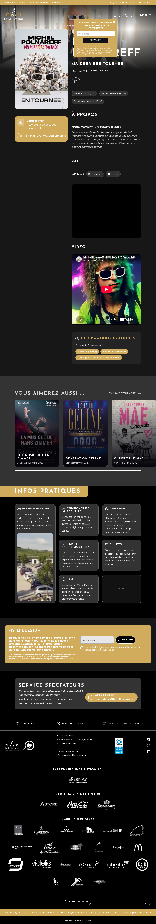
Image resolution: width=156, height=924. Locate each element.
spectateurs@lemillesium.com (115, 699)
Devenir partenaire (78, 902)
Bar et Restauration (114, 351)
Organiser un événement (122, 2)
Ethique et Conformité (101, 912)
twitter (115, 174)
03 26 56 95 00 (69, 751)
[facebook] (148, 739)
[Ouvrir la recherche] (126, 15)
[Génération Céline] (85, 433)
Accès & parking (87, 351)
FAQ (117, 912)
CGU (26, 912)
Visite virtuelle (144, 2)
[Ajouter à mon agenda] (76, 81)
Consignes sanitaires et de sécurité (98, 357)
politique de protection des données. (58, 659)
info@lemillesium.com (73, 755)
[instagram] (148, 745)
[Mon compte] (132, 15)
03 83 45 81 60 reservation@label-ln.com (41, 136)
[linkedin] (148, 751)
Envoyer (96, 40)
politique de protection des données (89, 54)
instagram (97, 174)
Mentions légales (13, 912)
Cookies (61, 912)
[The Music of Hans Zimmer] (37, 433)
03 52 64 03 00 (104, 695)
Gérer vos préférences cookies (137, 912)
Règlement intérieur (78, 912)
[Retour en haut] (148, 902)
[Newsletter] (114, 15)
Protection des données (43, 912)
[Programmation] (120, 15)
